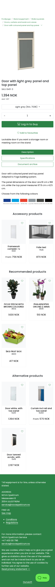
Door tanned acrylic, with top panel (14, 455)
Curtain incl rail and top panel (41, 409)
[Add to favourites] (22, 223)
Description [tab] (27, 152)
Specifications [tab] (27, 158)
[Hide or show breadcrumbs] (41, 25)
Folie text (41, 247)
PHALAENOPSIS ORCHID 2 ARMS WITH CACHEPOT (41, 305)
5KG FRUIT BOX (14, 351)
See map (6, 513)
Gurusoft (27, 582)
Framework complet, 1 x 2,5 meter (13, 247)
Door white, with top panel (13, 409)
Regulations (12, 522)
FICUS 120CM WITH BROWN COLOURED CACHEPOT (14, 305)
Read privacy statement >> (16, 569)
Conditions (11, 519)
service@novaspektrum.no (16, 504)
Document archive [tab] (27, 164)
